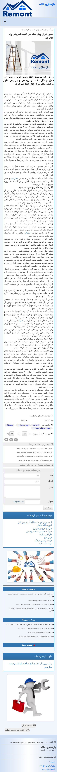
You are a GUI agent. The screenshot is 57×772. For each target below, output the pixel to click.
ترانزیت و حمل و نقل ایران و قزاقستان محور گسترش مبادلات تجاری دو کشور (31, 609)
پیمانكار (9, 425)
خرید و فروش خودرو (42, 528)
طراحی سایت (45, 534)
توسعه (12, 663)
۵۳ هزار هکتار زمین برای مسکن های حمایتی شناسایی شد (34, 448)
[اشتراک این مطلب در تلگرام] (11, 439)
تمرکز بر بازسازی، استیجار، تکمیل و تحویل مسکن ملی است (34, 604)
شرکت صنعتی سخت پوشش (39, 531)
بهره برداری (23, 425)
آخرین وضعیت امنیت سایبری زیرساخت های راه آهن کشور (34, 456)
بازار (49, 663)
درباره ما (52, 761)
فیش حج (48, 537)
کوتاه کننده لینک (45, 543)
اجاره (36, 663)
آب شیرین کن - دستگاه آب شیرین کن (35, 522)
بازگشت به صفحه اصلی (16, 730)
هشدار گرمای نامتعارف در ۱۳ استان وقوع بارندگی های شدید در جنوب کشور (29, 624)
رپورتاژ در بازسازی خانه (47, 765)
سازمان (14, 178)
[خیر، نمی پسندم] (11, 433)
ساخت (25, 663)
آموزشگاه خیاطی (44, 525)
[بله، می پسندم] (24, 433)
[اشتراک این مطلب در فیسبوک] (16, 439)
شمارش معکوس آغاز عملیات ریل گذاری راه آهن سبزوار (35, 460)
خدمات (27, 233)
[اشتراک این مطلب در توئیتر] (6, 439)
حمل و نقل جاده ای (41, 428)
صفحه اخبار (27, 725)
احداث (36, 425)
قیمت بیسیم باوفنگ (43, 540)
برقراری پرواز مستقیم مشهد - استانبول (40, 600)
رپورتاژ (43, 663)
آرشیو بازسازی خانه (48, 769)
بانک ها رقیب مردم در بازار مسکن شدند (40, 632)
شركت (20, 320)
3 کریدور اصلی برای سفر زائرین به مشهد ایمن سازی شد (34, 452)
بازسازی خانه (47, 4)
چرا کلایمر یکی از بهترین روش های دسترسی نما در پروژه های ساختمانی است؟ (31, 595)
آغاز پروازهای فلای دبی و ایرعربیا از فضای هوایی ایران (36, 636)
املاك (19, 663)
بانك (31, 663)
